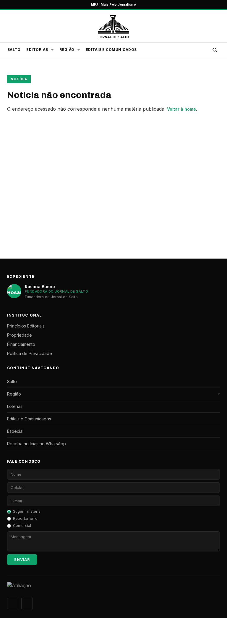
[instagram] (12, 603)
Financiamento (21, 344)
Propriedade (19, 335)
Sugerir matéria (26, 511)
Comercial (22, 525)
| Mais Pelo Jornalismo (113, 4)
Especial (15, 431)
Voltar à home (181, 109)
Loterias (14, 406)
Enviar (22, 559)
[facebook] (27, 603)
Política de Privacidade (29, 353)
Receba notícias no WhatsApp (36, 443)
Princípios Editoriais (26, 325)
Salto (13, 49)
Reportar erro (25, 518)
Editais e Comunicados (111, 49)
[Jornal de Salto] (113, 26)
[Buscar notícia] (214, 49)
